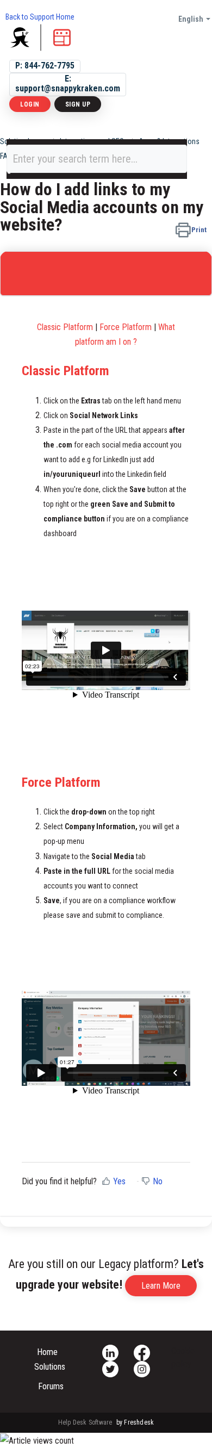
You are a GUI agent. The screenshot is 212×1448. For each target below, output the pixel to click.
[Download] (86, 734)
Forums (51, 1386)
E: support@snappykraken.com (67, 83)
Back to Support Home (39, 17)
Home (47, 1352)
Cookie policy (183, 1357)
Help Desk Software (86, 1422)
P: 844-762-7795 (44, 65)
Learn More (160, 1286)
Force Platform (125, 327)
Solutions (49, 1367)
